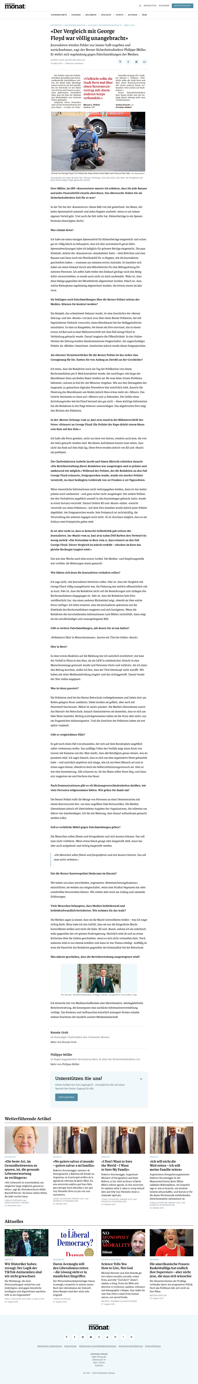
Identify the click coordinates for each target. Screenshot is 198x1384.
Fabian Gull (78, 1199)
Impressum (70, 1346)
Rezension (58, 1260)
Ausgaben (164, 6)
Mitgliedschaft (182, 6)
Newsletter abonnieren (49, 1346)
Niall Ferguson (13, 1299)
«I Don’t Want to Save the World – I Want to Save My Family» (116, 1166)
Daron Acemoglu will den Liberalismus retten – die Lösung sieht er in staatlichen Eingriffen (70, 1270)
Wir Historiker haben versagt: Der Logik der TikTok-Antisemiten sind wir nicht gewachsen (23, 1270)
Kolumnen (91, 15)
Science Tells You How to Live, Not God (117, 1266)
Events (119, 15)
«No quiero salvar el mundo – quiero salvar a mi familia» (74, 1164)
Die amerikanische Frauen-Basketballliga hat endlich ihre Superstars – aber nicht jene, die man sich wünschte (171, 1270)
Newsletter (150, 6)
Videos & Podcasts (111, 1260)
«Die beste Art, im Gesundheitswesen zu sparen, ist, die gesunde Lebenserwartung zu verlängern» (22, 1170)
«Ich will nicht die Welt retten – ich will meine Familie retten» (166, 1166)
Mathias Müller (158, 1295)
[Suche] (140, 6)
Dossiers (76, 15)
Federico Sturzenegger (65, 1201)
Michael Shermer (110, 1301)
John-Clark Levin (35, 1299)
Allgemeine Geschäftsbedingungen (97, 1346)
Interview (56, 25)
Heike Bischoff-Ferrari (17, 1203)
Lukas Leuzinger (13, 1200)
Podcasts (106, 15)
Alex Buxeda (130, 1301)
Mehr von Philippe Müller (65, 1064)
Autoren (132, 15)
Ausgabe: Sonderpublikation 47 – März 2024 (111, 25)
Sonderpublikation (74, 25)
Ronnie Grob (57, 60)
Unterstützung (153, 1346)
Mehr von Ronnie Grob (63, 1042)
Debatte (57, 1157)
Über (144, 15)
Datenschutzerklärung (131, 1346)
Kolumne (154, 1260)
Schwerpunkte (59, 15)
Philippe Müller (76, 60)
